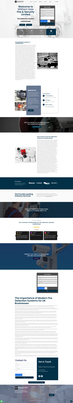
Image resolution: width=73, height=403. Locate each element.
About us (35, 1)
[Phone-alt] (55, 1)
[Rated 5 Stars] (51, 31)
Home (31, 1)
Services (45, 1)
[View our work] (22, 31)
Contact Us (40, 1)
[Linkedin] (42, 376)
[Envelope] (57, 1)
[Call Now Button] (71, 401)
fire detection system (48, 196)
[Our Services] (32, 31)
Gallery (50, 1)
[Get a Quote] (41, 31)
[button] (46, 1)
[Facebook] (39, 376)
